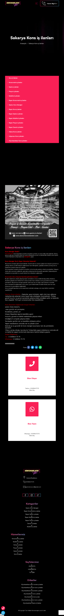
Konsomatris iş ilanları (15, 82)
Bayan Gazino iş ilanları (16, 114)
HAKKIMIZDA (32, 569)
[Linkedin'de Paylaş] (36, 347)
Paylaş (24, 347)
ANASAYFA (32, 566)
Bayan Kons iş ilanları (15, 109)
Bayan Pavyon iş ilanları (16, 123)
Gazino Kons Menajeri (15, 105)
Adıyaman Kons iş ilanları (16, 136)
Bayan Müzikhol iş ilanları (16, 118)
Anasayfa (23, 43)
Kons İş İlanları (13, 78)
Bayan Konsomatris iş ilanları (17, 100)
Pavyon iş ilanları (14, 91)
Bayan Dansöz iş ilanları (16, 127)
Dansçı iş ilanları (18, 545)
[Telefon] (3, 608)
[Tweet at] (32, 347)
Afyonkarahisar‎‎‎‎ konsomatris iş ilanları (32, 590)
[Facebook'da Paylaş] (28, 347)
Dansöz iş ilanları (32, 523)
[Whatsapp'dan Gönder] (40, 347)
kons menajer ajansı (14, 263)
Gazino (56, 253)
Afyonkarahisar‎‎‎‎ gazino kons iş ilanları (32, 600)
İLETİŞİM (32, 572)
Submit (2, 615)
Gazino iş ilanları (14, 87)
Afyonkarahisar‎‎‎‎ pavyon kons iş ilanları (32, 587)
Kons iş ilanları (18, 554)
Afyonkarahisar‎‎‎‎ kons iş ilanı (32, 597)
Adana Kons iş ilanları (15, 132)
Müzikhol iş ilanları (14, 96)
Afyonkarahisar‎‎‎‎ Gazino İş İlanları (32, 603)
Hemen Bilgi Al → (51, 3)
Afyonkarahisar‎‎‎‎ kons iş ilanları (32, 594)
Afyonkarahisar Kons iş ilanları (18, 141)
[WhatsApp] (3, 613)
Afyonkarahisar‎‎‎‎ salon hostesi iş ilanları (32, 584)
